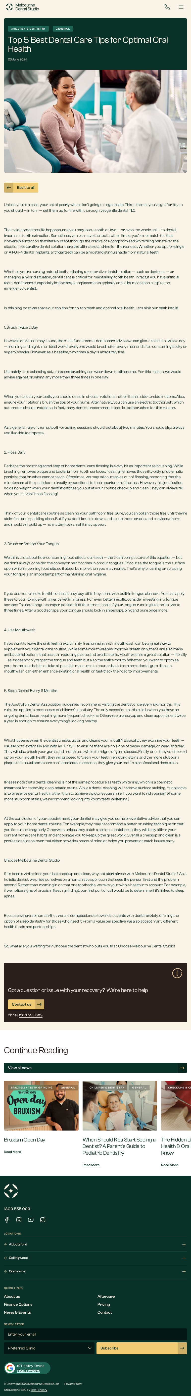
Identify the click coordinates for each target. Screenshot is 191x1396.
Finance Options (18, 1304)
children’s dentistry (76, 710)
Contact (104, 1312)
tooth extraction (35, 235)
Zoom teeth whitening (109, 799)
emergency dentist (20, 288)
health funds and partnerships (29, 927)
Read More (12, 1152)
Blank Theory (39, 1390)
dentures (157, 271)
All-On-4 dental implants (29, 252)
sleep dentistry (32, 921)
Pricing (103, 1304)
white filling (145, 241)
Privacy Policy (73, 1384)
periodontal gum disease (151, 666)
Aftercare (106, 1296)
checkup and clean (137, 715)
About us (12, 1296)
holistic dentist (16, 879)
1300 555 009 (17, 1209)
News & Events (17, 1312)
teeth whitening (125, 782)
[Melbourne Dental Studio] (22, 7)
